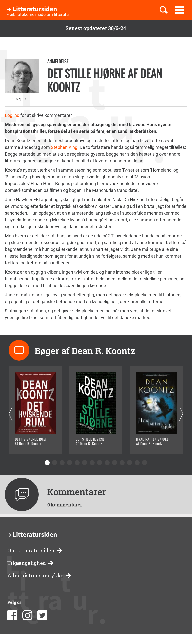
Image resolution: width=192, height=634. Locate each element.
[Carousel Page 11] (122, 462)
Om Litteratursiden (31, 550)
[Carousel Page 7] (92, 462)
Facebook (13, 615)
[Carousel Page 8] (99, 462)
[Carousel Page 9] (107, 462)
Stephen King (64, 147)
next (181, 414)
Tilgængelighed (27, 563)
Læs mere (31, 444)
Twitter (43, 615)
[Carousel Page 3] (62, 462)
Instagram (27, 615)
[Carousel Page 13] (137, 462)
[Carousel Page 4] (69, 462)
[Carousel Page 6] (84, 462)
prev (11, 414)
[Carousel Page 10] (114, 462)
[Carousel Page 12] (129, 462)
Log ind (12, 115)
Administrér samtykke (36, 575)
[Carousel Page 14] (144, 462)
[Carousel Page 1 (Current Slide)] (47, 462)
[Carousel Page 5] (77, 462)
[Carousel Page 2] (54, 462)
